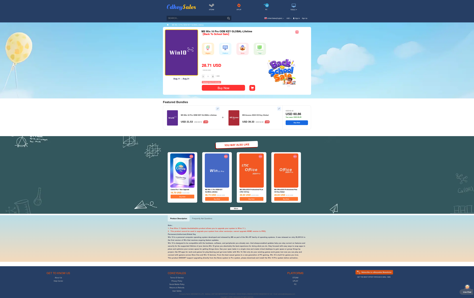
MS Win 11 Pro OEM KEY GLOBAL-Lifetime (213, 190)
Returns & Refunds (176, 287)
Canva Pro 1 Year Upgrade (180, 189)
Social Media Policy (176, 284)
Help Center (58, 281)
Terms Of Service (177, 277)
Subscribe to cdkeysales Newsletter (376, 272)
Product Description (178, 218)
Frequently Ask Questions (202, 218)
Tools (293, 10)
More (236, 208)
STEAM (211, 9)
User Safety (176, 291)
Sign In (297, 18)
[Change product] (218, 109)
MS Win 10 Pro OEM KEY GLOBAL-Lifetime (199, 115)
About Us (58, 277)
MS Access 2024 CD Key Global (255, 115)
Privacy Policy (176, 281)
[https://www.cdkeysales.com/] (181, 4)
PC (266, 9)
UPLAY (239, 9)
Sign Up (304, 18)
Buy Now (223, 88)
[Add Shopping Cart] (252, 88)
